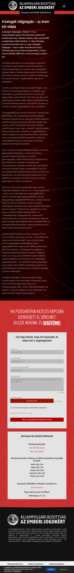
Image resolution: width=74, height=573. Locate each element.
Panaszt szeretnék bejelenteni (36, 12)
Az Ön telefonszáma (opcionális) (19, 367)
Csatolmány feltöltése (16, 397)
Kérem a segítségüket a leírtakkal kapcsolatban (37, 419)
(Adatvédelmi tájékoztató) (21, 413)
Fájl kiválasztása (31, 401)
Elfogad (51, 569)
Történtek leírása (15, 376)
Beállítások (17, 571)
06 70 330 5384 (37, 448)
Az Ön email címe (15, 358)
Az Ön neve (14, 349)
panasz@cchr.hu (37, 487)
